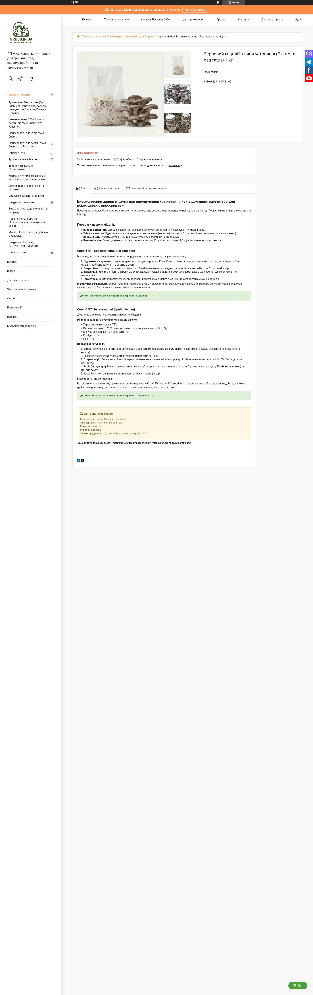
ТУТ (152, 295)
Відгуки (11, 271)
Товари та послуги (18, 94)
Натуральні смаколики (22, 202)
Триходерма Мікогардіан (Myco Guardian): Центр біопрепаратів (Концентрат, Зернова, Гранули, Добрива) (28, 108)
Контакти (243, 19)
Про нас (11, 261)
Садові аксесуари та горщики (26, 195)
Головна (87, 19)
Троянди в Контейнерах (23, 159)
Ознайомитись (195, 9)
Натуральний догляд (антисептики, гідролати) (24, 244)
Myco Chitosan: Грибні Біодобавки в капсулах (28, 234)
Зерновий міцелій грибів (140, 36)
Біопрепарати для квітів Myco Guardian (26, 135)
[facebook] (78, 461)
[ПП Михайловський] (30, 33)
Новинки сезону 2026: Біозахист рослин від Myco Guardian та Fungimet (28, 123)
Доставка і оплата (18, 280)
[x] (82, 461)
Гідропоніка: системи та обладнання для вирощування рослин (27, 222)
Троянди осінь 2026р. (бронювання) (21, 167)
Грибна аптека (17, 252)
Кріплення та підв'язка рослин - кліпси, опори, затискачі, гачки (27, 177)
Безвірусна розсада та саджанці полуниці (28, 210)
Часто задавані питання (21, 289)
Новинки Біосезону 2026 (155, 19)
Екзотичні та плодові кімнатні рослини (26, 187)
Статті (11, 298)
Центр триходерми (193, 19)
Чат (300, 985)
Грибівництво (17, 152)
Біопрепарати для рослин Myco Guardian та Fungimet (27, 144)
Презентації (14, 307)
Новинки (12, 316)
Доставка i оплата (272, 19)
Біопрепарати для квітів (21, 326)
